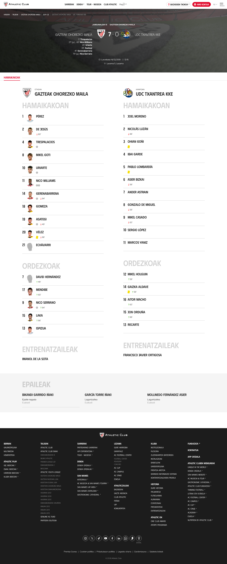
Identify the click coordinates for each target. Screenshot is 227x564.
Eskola (117, 479)
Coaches (117, 464)
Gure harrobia (121, 447)
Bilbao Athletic (46, 458)
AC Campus (119, 471)
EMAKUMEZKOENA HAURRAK (51, 503)
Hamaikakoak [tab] (12, 77)
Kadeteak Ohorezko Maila (51, 486)
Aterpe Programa (159, 525)
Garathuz (118, 451)
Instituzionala (157, 447)
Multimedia (9, 451)
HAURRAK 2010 (46, 496)
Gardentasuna (157, 466)
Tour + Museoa (84, 455)
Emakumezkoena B (48, 455)
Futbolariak (156, 495)
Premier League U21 (48, 462)
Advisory (117, 461)
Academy (192, 512)
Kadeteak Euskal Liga (49, 482)
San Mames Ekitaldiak (87, 491)
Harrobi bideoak (11, 473)
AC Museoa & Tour (196, 478)
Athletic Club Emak (49, 451)
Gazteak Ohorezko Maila (30, 14)
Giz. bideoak (9, 465)
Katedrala (82, 479)
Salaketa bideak (156, 551)
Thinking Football (196, 490)
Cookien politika (87, 551)
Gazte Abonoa (120, 493)
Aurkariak (155, 499)
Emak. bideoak (10, 469)
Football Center (120, 459)
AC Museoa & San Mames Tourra (92, 483)
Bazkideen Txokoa (179, 4)
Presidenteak (156, 507)
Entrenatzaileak (158, 511)
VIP (115, 504)
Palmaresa (156, 492)
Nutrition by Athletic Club (199, 520)
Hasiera (7, 14)
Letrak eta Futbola (196, 493)
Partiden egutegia (49, 520)
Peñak (116, 501)
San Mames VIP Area (86, 487)
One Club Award (158, 521)
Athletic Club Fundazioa (199, 486)
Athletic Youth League (50, 472)
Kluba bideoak (10, 476)
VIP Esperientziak (84, 451)
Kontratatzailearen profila (163, 478)
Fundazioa (193, 443)
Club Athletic (120, 497)
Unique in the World (197, 467)
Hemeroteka (9, 455)
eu (214, 4)
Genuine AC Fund (48, 516)
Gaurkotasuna (10, 447)
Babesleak (155, 462)
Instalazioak (156, 459)
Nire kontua (203, 4)
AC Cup (117, 468)
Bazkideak (118, 489)
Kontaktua (193, 450)
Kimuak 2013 (45, 510)
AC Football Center (122, 455)
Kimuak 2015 (45, 513)
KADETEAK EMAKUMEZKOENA (51, 489)
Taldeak (15, 14)
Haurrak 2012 (46, 493)
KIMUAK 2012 (45, 506)
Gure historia (157, 488)
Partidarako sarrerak (87, 447)
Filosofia (155, 451)
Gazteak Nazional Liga (49, 479)
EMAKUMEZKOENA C (48, 465)
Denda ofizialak (84, 469)
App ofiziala (194, 456)
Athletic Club (46, 447)
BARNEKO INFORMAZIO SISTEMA (164, 474)
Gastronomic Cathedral (88, 494)
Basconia (44, 468)
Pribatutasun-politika (106, 551)
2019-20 (46, 14)
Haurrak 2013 (46, 499)
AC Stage (118, 475)
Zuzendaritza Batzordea (162, 455)
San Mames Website (196, 474)
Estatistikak (156, 503)
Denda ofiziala (84, 465)
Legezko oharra (124, 551)
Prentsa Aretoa (158, 470)
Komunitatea (119, 508)
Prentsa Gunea (70, 551)
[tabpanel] (113, 250)
